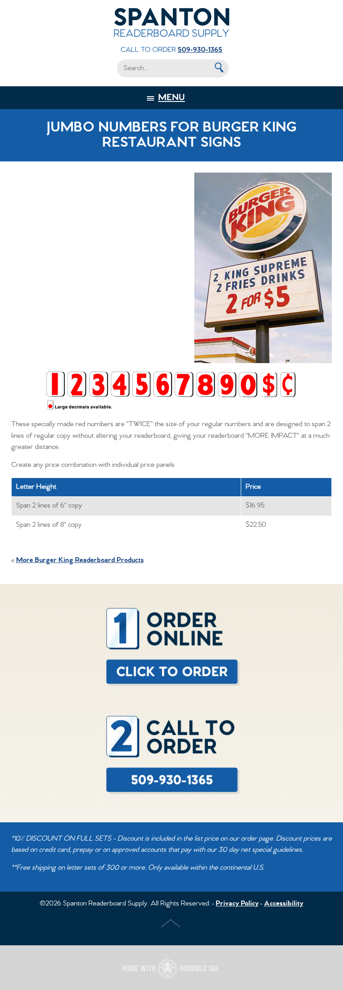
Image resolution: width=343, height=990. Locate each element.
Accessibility (283, 903)
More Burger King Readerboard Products (80, 560)
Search (218, 67)
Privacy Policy (237, 903)
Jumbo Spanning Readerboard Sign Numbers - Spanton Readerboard (171, 22)
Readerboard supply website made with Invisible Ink (171, 967)
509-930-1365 (200, 50)
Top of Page (171, 924)
